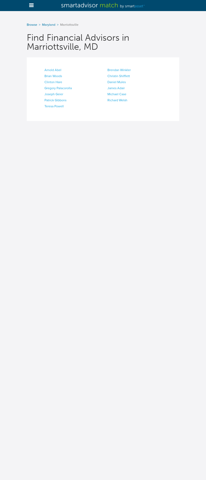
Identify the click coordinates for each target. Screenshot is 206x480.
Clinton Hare (53, 82)
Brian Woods (53, 76)
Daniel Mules (116, 82)
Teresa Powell (54, 106)
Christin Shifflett (118, 76)
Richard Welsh (117, 100)
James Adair (116, 88)
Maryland (48, 25)
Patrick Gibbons (55, 100)
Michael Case (116, 94)
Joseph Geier (53, 94)
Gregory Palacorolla (58, 88)
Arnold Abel (52, 70)
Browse (32, 25)
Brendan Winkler (119, 70)
